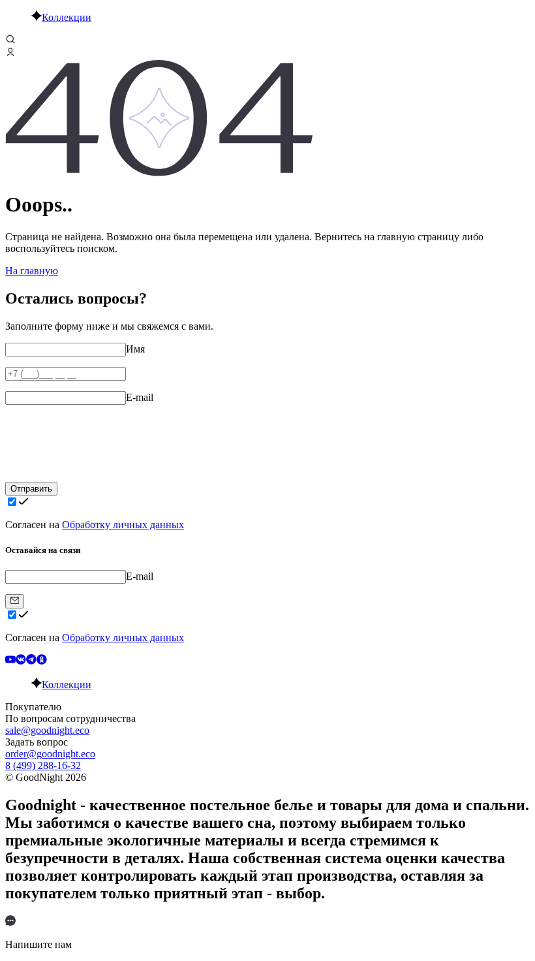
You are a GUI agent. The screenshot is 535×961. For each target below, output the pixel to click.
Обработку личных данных (123, 524)
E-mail (139, 397)
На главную (31, 270)
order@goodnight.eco (50, 753)
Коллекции (66, 17)
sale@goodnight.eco (47, 730)
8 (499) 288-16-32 (43, 765)
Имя (135, 348)
